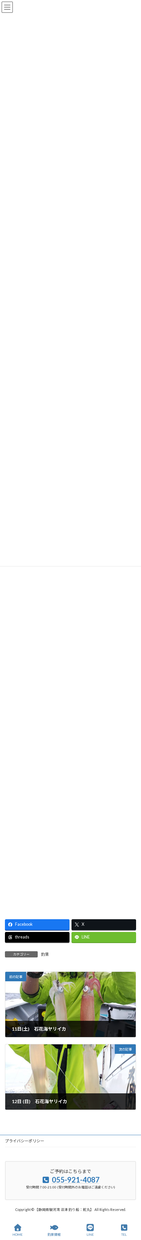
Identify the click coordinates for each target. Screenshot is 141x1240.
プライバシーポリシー (24, 1140)
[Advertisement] (70, 613)
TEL (124, 1234)
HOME (17, 1234)
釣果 (45, 954)
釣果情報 (54, 1234)
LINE (90, 1234)
